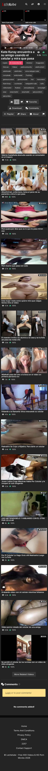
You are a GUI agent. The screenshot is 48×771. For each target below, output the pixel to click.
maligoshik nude (31, 84)
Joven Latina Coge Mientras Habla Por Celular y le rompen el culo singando (23, 482)
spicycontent (37, 92)
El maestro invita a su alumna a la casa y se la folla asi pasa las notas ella (23, 339)
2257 (24, 743)
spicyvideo (7, 96)
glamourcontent (8, 79)
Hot (32, 79)
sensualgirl (41, 88)
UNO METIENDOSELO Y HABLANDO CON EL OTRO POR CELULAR (23, 519)
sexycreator (14, 92)
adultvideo (18, 71)
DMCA (24, 739)
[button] (38, 4)
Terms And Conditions (24, 730)
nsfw (42, 84)
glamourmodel (22, 79)
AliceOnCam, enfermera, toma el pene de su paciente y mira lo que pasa (20, 193)
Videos (14, 67)
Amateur (29, 63)
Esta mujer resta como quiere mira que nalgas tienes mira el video (21, 302)
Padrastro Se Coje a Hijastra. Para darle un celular (23, 446)
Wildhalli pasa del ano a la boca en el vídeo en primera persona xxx (21, 375)
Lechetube (18, 84)
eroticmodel (18, 75)
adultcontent (39, 67)
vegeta (5, 63)
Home (24, 726)
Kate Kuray (7, 84)
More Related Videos (24, 674)
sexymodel (25, 92)
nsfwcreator (7, 88)
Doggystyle (40, 63)
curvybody (6, 75)
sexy (4, 92)
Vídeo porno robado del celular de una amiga (20, 627)
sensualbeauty (29, 88)
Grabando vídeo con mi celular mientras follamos (22, 592)
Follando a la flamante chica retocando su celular (22, 411)
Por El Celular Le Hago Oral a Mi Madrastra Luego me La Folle (22, 556)
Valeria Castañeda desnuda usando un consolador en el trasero (23, 156)
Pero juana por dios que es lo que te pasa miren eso (22, 230)
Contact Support (24, 748)
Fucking (29, 75)
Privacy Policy (24, 735)
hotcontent (41, 79)
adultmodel (7, 71)
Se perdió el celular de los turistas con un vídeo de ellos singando (23, 663)
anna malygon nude (32, 71)
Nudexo (17, 88)
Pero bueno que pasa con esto (14, 266)
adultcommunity (26, 67)
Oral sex (6, 67)
